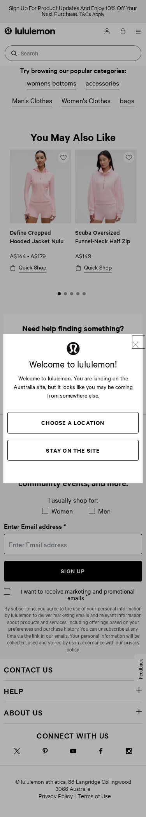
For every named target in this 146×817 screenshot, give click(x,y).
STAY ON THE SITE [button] (73, 450)
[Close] (138, 342)
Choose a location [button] (72, 422)
